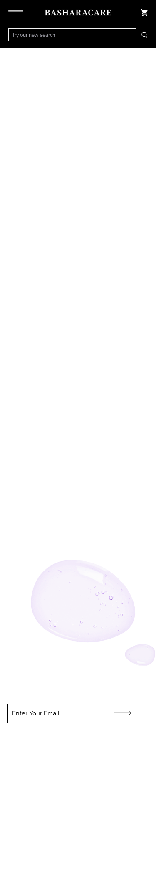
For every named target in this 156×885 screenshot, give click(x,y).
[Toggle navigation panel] (17, 12)
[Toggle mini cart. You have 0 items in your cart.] (144, 13)
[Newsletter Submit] (123, 713)
